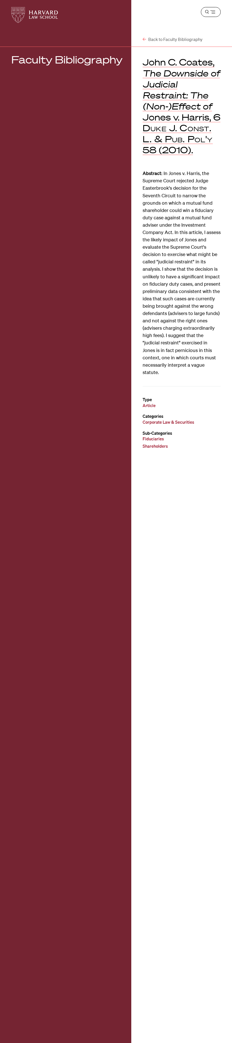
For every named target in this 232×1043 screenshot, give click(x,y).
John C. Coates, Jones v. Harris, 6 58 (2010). (181, 106)
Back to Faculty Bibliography (175, 39)
